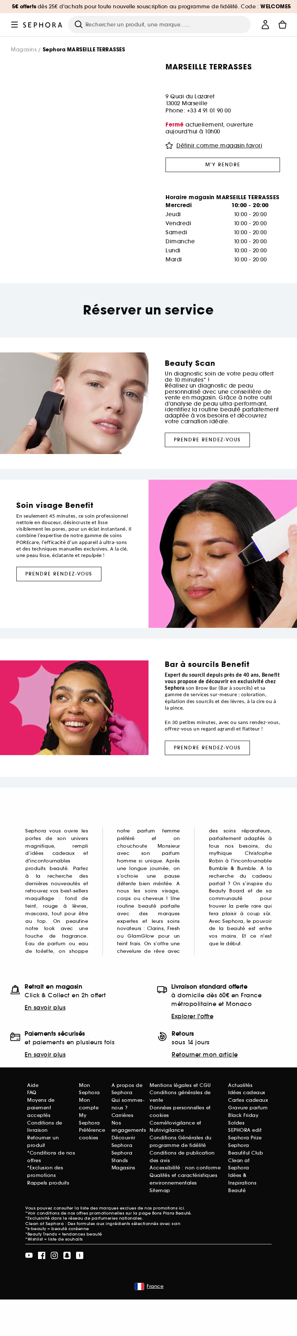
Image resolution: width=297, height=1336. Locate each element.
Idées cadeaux (246, 1092)
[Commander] (282, 24)
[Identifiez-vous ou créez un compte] (265, 24)
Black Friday (243, 1115)
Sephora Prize (245, 1138)
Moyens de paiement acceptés (41, 1107)
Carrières (123, 1115)
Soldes (236, 1123)
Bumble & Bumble (232, 868)
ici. (182, 1208)
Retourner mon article (205, 1054)
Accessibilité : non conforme (185, 1168)
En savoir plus (45, 1007)
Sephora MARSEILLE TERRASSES (84, 50)
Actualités (240, 1085)
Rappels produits (48, 1183)
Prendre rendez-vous (207, 440)
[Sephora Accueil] (42, 24)
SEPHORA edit (245, 1130)
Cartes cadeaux (248, 1100)
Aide (32, 1085)
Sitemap (160, 1190)
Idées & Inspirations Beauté (242, 1183)
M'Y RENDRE (222, 165)
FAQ (32, 1092)
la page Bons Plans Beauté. (162, 1213)
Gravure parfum (248, 1108)
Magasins (24, 50)
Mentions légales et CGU (180, 1085)
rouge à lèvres (65, 906)
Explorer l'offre (192, 1016)
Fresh (173, 928)
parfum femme (158, 831)
